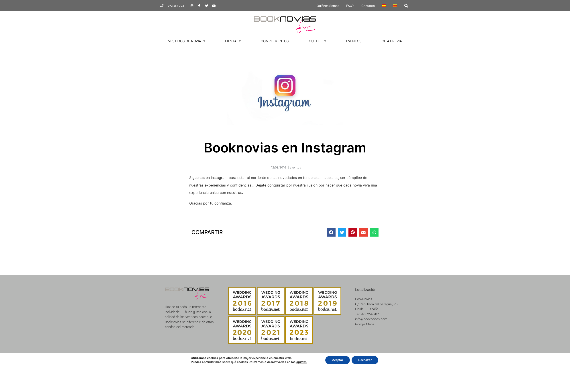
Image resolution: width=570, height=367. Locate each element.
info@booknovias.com (371, 319)
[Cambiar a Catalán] (395, 5)
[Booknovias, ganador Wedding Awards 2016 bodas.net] (242, 313)
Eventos (354, 41)
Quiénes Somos (328, 6)
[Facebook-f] (199, 6)
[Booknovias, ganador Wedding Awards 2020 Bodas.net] (242, 342)
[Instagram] (192, 6)
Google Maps (364, 324)
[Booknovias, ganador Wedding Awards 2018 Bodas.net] (299, 313)
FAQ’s (350, 6)
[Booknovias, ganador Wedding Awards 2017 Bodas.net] (271, 313)
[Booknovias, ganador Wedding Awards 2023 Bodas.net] (299, 342)
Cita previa (392, 41)
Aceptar (337, 360)
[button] (406, 5)
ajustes (301, 362)
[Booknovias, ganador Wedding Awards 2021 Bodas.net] (271, 342)
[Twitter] (207, 6)
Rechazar (365, 360)
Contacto (368, 6)
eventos (295, 167)
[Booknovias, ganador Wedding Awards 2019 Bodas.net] (327, 313)
